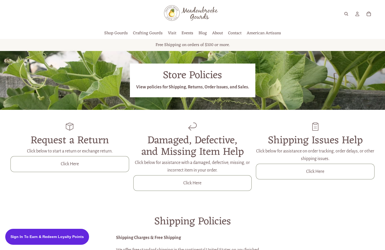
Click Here (70, 164)
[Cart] (369, 14)
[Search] (346, 14)
